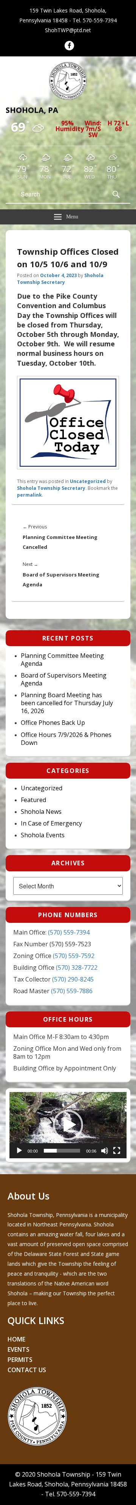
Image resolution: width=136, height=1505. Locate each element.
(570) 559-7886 (72, 991)
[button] (68, 1125)
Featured (33, 800)
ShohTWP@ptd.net (68, 30)
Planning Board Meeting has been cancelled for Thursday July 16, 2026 (67, 703)
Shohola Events (43, 835)
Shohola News (41, 812)
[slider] (62, 1151)
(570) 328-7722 (76, 967)
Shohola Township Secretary (60, 278)
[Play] (19, 1150)
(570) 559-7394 (69, 932)
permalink (29, 495)
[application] (68, 1125)
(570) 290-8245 (73, 979)
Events (18, 1349)
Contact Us (27, 1370)
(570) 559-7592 (73, 956)
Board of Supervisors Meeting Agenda (64, 679)
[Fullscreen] (117, 1150)
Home (16, 1339)
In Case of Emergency (51, 823)
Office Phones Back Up (53, 723)
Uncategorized (88, 481)
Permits (20, 1359)
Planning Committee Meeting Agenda (62, 660)
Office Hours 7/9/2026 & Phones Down (66, 739)
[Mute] (104, 1150)
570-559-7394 (100, 20)
